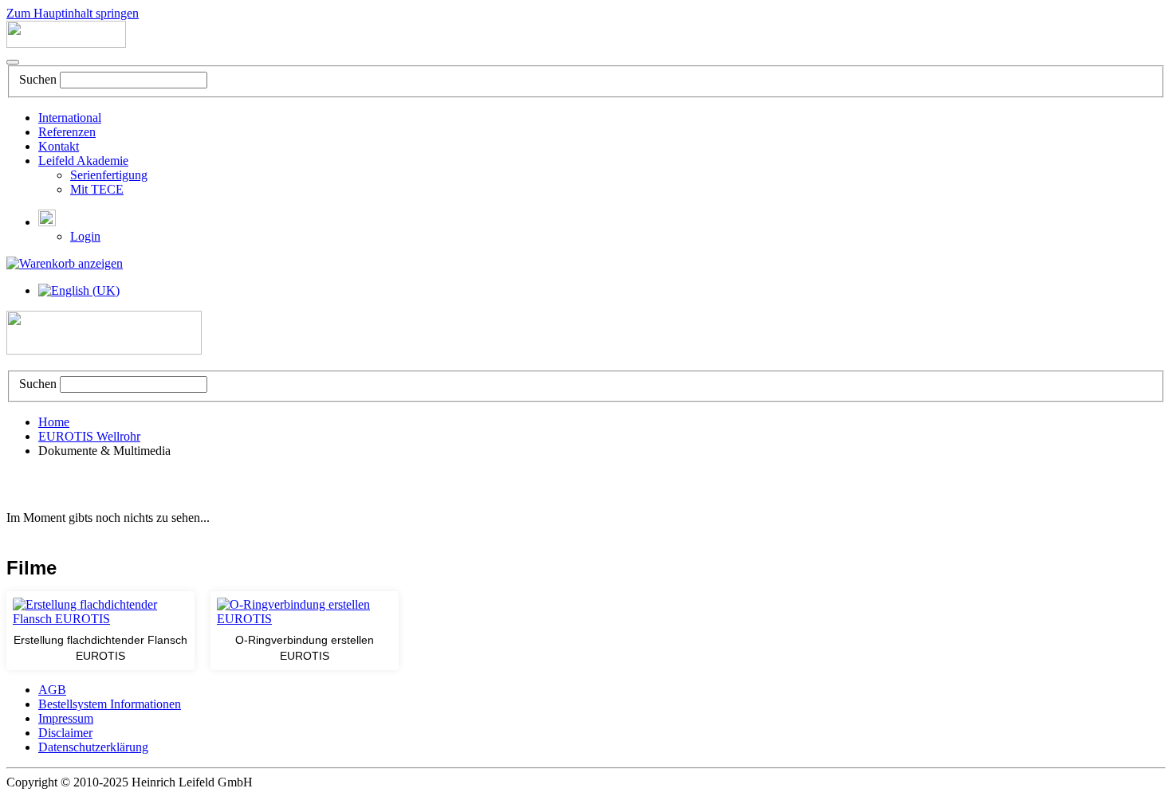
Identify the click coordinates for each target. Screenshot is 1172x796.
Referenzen (67, 132)
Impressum (65, 718)
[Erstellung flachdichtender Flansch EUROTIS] (100, 612)
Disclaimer (65, 732)
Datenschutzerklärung (93, 747)
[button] (47, 222)
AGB (52, 689)
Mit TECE (97, 189)
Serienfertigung (108, 175)
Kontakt (58, 146)
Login (85, 236)
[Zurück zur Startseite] (66, 43)
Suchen (38, 79)
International (69, 117)
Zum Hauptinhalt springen (72, 13)
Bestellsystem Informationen (109, 704)
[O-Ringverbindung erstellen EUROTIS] (304, 612)
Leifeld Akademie (83, 160)
